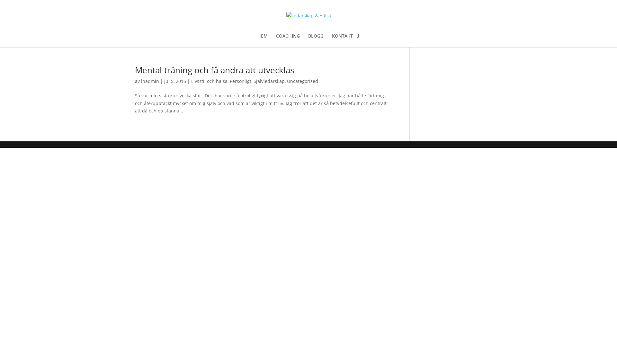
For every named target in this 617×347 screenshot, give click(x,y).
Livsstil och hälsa (209, 81)
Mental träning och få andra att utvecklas (214, 70)
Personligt (240, 81)
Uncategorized (302, 81)
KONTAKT (342, 36)
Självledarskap (269, 81)
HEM (262, 36)
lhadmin (150, 81)
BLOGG (316, 36)
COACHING (288, 36)
